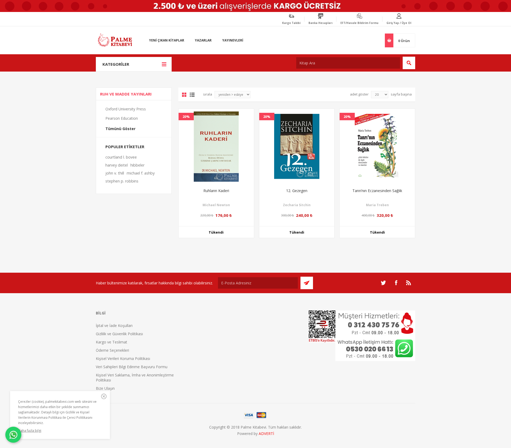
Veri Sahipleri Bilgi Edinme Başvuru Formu (131, 366)
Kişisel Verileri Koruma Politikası (123, 358)
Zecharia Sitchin (297, 205)
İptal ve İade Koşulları (114, 325)
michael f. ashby (141, 173)
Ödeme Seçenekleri (112, 350)
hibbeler (137, 165)
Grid (184, 95)
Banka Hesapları (320, 23)
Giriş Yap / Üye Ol (398, 23)
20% (186, 116)
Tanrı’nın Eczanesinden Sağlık (377, 190)
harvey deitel (116, 165)
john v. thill (114, 173)
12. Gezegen (296, 190)
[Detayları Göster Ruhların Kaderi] (216, 146)
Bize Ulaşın (105, 388)
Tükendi (216, 232)
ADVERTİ (266, 433)
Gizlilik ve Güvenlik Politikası (119, 333)
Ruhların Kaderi (216, 190)
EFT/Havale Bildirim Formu (359, 23)
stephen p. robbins (121, 181)
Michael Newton (216, 205)
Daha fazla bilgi (29, 430)
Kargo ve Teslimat (111, 342)
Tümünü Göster (120, 128)
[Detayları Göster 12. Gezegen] (297, 146)
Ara (409, 63)
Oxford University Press (125, 108)
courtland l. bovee (121, 157)
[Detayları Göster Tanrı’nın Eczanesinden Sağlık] (377, 146)
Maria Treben (377, 205)
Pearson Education (121, 118)
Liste (192, 95)
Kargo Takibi (291, 23)
